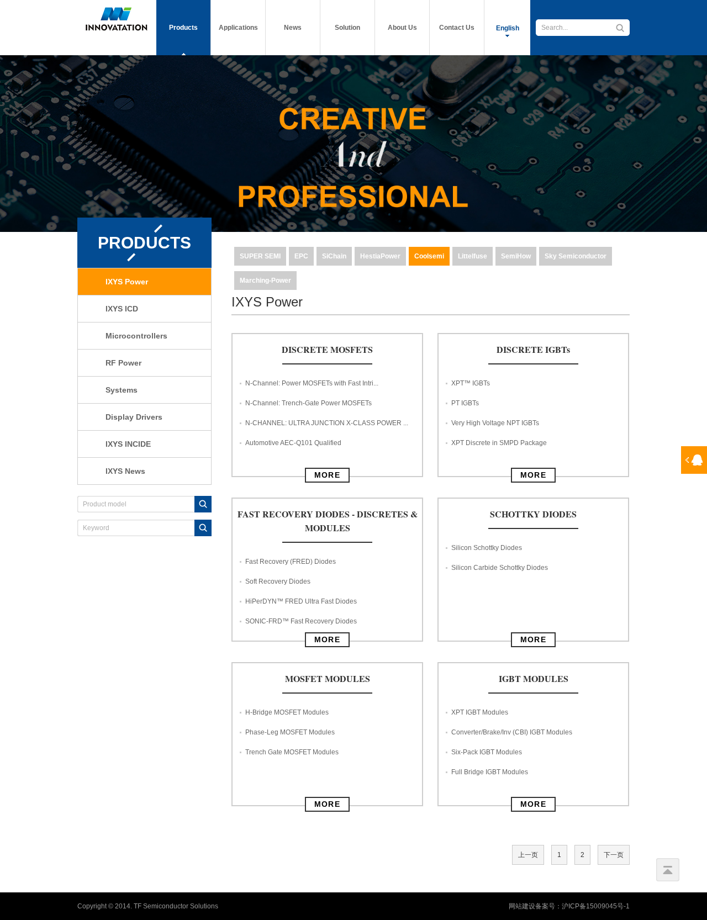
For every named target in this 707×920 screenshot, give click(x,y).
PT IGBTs (465, 403)
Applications (238, 27)
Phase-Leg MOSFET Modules (290, 732)
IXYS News (125, 471)
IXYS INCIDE (128, 444)
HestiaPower (380, 256)
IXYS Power (126, 281)
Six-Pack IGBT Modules (486, 752)
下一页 (614, 855)
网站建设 (522, 906)
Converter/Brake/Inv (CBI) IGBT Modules (511, 732)
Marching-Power (265, 280)
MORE (327, 474)
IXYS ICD (121, 308)
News (293, 27)
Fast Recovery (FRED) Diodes (290, 561)
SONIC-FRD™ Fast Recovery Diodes (301, 621)
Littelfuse (472, 256)
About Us (402, 27)
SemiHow (516, 256)
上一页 (528, 855)
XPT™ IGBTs (470, 383)
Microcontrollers (136, 335)
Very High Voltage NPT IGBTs (495, 423)
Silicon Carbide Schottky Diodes (499, 568)
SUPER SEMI (260, 256)
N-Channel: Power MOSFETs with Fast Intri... (311, 383)
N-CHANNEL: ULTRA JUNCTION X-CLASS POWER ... (326, 423)
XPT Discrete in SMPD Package (499, 443)
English (507, 28)
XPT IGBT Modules (479, 712)
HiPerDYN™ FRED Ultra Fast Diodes (301, 601)
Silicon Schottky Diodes (486, 548)
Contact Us (456, 27)
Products (183, 27)
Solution (347, 27)
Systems (121, 389)
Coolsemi (429, 256)
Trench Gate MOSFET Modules (292, 752)
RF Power (123, 362)
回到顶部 (667, 869)
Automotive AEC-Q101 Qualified (293, 443)
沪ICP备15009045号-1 (596, 906)
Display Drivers (133, 417)
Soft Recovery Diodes (277, 581)
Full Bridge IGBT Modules (489, 772)
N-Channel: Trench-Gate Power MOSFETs (308, 403)
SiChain (334, 256)
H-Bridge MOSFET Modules (287, 712)
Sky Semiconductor (575, 256)
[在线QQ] (694, 460)
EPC (301, 256)
